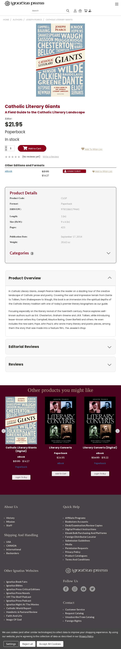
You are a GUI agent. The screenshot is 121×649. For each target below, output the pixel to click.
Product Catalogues (76, 555)
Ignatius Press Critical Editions (23, 589)
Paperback (21, 467)
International (13, 549)
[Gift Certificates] (80, 11)
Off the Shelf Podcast (18, 596)
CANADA (11, 545)
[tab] (60, 253)
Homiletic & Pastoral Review (21, 612)
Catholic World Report (18, 608)
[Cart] (85, 11)
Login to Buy (21, 477)
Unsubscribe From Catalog (79, 617)
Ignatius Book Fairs (16, 581)
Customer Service (75, 609)
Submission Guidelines (77, 540)
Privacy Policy (72, 551)
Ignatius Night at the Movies (22, 604)
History (10, 517)
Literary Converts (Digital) (100, 447)
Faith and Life (14, 615)
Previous (4, 431)
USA (8, 541)
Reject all (27, 644)
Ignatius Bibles (14, 585)
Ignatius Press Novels (18, 593)
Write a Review (51, 156)
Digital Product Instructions (80, 529)
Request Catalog (74, 613)
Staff (9, 525)
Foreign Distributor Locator (80, 536)
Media (68, 544)
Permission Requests (76, 548)
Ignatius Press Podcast (18, 600)
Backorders (12, 553)
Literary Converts (60, 447)
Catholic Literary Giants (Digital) (21, 449)
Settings (11, 644)
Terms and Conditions (77, 559)
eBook (8, 171)
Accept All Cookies (50, 644)
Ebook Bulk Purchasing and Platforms (86, 533)
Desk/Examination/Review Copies (83, 525)
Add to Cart (60, 473)
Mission (10, 521)
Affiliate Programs (75, 517)
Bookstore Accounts (76, 521)
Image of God (14, 619)
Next (117, 431)
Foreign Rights (73, 620)
